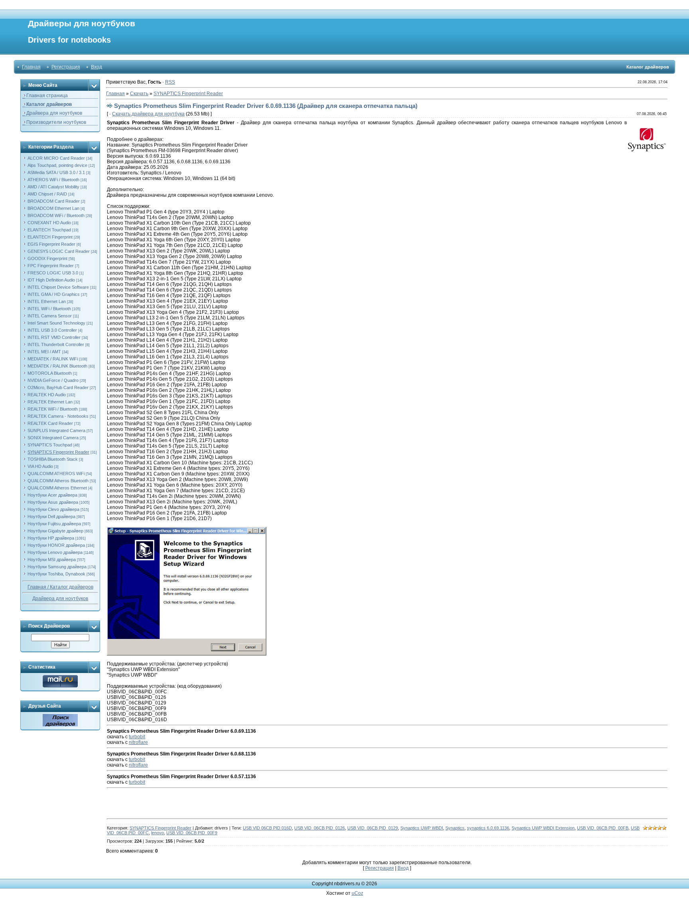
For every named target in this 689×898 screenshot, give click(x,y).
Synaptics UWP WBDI (421, 828)
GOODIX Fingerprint (47, 258)
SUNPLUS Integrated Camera (56, 430)
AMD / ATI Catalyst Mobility (53, 186)
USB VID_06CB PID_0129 (372, 828)
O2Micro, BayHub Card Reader (58, 387)
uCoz (357, 893)
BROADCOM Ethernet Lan (53, 208)
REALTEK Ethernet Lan (50, 401)
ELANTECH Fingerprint (50, 237)
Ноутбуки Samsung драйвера (57, 566)
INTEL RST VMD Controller (54, 337)
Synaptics (455, 828)
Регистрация (65, 67)
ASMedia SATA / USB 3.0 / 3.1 (56, 172)
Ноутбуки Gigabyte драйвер (55, 530)
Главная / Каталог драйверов (60, 587)
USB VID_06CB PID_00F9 (191, 832)
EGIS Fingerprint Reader (51, 244)
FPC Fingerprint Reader (51, 265)
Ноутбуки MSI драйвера (52, 559)
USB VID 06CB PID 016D (267, 828)
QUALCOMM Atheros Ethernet (57, 487)
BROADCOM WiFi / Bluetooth (56, 215)
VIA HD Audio (40, 466)
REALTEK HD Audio (47, 394)
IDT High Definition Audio (51, 280)
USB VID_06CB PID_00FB (602, 828)
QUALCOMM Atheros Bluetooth (58, 480)
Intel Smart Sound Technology (56, 323)
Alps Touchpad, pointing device (57, 165)
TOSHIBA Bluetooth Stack (53, 459)
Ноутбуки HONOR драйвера (56, 545)
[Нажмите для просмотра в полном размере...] (186, 529)
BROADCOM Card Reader (54, 201)
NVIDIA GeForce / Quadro (53, 380)
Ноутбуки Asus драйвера (53, 502)
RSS (170, 82)
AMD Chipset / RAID (47, 194)
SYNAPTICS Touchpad (50, 444)
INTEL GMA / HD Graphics (54, 294)
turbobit (137, 737)
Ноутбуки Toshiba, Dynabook (56, 573)
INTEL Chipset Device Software (58, 287)
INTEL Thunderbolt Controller (56, 344)
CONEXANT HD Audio (49, 222)
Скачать (139, 93)
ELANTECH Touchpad (49, 229)
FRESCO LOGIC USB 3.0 (53, 272)
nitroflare (138, 742)
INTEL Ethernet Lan (47, 301)
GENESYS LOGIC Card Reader (59, 251)
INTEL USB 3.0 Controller (52, 330)
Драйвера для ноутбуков (60, 598)
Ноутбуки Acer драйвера (52, 495)
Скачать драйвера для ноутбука (148, 114)
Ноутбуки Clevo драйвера (53, 509)
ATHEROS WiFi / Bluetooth (53, 179)
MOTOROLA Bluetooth (50, 373)
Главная (31, 67)
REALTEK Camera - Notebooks (58, 416)
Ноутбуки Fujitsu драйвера (54, 523)
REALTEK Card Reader (50, 423)
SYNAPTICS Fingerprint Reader (58, 452)
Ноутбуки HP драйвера (51, 538)
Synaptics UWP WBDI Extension (543, 828)
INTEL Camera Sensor (50, 315)
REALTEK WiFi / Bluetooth (53, 409)
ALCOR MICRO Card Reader (56, 158)
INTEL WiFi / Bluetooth (49, 308)
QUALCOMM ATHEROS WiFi (56, 473)
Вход (96, 67)
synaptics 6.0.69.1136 (488, 828)
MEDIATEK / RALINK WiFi (53, 358)
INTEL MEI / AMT (44, 351)
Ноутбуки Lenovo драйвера (55, 552)
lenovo (157, 832)
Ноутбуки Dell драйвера (51, 516)
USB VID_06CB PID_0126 (319, 828)
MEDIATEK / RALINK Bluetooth (57, 366)
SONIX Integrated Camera (53, 437)
